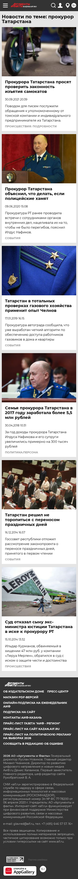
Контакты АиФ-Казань (22, 717)
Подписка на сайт (19, 712)
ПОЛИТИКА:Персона (21, 452)
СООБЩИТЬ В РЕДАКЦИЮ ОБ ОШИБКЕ (33, 743)
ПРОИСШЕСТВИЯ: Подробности (31, 126)
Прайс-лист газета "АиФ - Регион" (31, 723)
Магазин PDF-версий (20, 697)
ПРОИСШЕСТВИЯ (18, 666)
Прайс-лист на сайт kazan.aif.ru (31, 729)
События (12, 238)
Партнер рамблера (37, 859)
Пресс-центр (57, 691)
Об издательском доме (23, 691)
